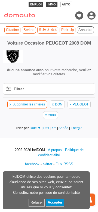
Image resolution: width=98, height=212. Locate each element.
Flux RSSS (64, 164)
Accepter (55, 202)
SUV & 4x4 (48, 30)
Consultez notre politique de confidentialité (46, 193)
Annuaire (85, 30)
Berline (28, 30)
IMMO (52, 4)
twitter (47, 164)
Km (54, 128)
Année (64, 128)
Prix (46, 128)
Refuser (36, 202)
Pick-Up (67, 30)
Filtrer (19, 89)
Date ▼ (35, 128)
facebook (32, 164)
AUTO (66, 4)
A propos (55, 150)
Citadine (12, 30)
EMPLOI (36, 4)
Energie (76, 128)
